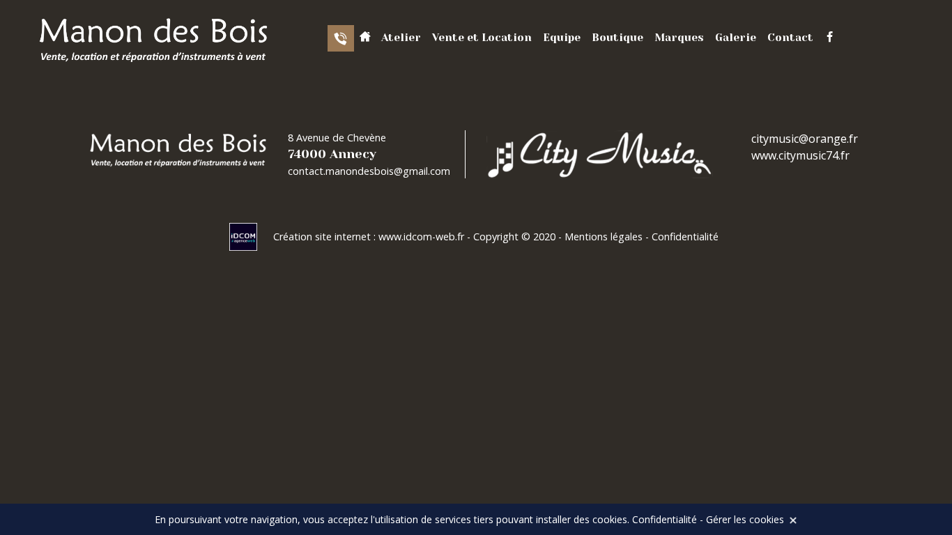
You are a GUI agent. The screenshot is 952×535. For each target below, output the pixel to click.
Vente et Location (482, 37)
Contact (790, 37)
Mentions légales (604, 236)
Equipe (562, 37)
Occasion (633, 70)
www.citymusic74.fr (800, 155)
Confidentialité (685, 236)
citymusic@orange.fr (804, 138)
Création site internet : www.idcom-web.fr (370, 236)
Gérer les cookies (745, 519)
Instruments (432, 98)
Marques (679, 37)
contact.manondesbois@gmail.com (369, 171)
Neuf (621, 98)
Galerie (735, 37)
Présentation (434, 70)
